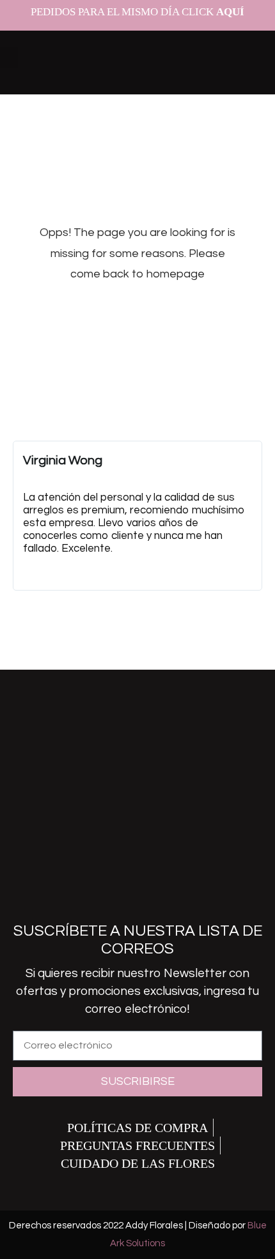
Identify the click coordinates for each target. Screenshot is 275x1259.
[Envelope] (158, 890)
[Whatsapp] (200, 890)
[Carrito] (240, 57)
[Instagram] (117, 890)
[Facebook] (75, 890)
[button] (9, 57)
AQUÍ (230, 12)
